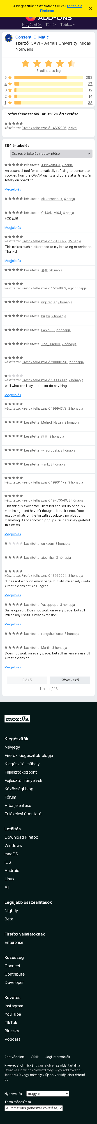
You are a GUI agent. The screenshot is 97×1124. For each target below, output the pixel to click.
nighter (46, 302)
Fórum (10, 797)
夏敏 (44, 270)
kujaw (45, 316)
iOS (8, 862)
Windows (13, 845)
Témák (51, 24)
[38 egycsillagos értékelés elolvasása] (48, 102)
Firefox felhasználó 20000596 (44, 362)
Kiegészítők (32, 24)
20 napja (55, 270)
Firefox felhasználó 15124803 (44, 288)
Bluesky (12, 1031)
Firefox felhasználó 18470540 (44, 500)
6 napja (68, 213)
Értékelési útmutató (23, 813)
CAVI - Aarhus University (54, 43)
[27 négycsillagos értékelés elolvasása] (48, 84)
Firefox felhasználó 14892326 (44, 128)
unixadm (47, 543)
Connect (13, 965)
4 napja (69, 199)
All (7, 887)
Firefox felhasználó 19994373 (44, 408)
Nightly (11, 910)
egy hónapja (77, 288)
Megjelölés (13, 189)
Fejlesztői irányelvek (23, 780)
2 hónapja (58, 316)
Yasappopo (49, 604)
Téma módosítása (18, 1102)
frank (45, 464)
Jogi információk (58, 1057)
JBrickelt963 (50, 165)
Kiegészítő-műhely (22, 763)
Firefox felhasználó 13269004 (44, 575)
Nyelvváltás (13, 1094)
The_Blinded (50, 344)
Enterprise (14, 942)
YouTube (13, 1014)
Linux (9, 878)
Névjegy (12, 747)
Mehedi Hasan (52, 422)
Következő (70, 680)
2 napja (67, 165)
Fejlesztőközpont (21, 772)
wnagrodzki (50, 450)
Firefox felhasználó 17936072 (44, 241)
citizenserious (51, 199)
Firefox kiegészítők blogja (29, 755)
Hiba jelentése (18, 805)
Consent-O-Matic (32, 37)
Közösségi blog (19, 788)
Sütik (35, 1057)
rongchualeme (52, 634)
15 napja (74, 241)
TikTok (11, 1022)
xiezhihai (47, 557)
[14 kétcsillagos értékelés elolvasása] (48, 96)
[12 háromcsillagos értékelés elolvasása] (48, 90)
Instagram (14, 1006)
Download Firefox (21, 837)
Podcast (12, 1039)
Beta (9, 919)
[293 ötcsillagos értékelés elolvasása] (48, 77)
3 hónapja (56, 436)
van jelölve (45, 1065)
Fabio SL (47, 330)
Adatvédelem (15, 1057)
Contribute (15, 974)
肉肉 (44, 436)
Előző (27, 680)
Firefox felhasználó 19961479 (44, 482)
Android (12, 870)
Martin (46, 647)
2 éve (72, 128)
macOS (11, 854)
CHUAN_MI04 (51, 213)
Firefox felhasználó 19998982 (44, 380)
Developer (14, 982)
